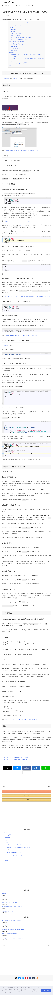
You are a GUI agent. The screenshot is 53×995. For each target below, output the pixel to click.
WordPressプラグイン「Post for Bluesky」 (11, 920)
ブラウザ (13, 60)
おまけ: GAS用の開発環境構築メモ (10, 933)
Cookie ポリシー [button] (9, 992)
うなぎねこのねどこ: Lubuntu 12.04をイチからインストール (20, 221)
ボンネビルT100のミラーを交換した (10, 902)
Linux (6, 842)
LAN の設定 (13, 29)
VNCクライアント (15, 47)
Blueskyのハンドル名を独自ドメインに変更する (12, 938)
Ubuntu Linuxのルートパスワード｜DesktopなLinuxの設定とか (21, 719)
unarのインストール (15, 50)
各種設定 (11, 28)
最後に (10, 65)
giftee (26, 792)
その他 (6, 860)
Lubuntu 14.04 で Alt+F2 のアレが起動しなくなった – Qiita (20, 335)
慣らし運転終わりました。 (7, 911)
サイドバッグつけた (6, 898)
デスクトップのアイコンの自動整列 (19, 62)
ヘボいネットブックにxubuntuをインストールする (16, 757)
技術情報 (5, 832)
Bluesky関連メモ (9, 835)
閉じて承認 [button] (46, 990)
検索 (49, 786)
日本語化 (13, 31)
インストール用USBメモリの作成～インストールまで (21, 26)
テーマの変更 (14, 56)
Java (6, 840)
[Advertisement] (26, 814)
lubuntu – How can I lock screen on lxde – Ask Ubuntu (19, 274)
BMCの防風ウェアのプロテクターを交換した (12, 906)
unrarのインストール (15, 48)
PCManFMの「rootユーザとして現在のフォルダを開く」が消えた (26, 54)
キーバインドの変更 (15, 35)
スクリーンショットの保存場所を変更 (19, 39)
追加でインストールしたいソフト (16, 41)
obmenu (22, 225)
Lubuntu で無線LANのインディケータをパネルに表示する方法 (21, 150)
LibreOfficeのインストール (17, 45)
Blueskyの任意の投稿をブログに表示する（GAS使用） (14, 929)
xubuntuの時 (5, 78)
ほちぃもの (26, 796)
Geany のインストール (16, 43)
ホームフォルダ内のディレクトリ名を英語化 (21, 37)
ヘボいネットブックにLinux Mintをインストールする (17, 759)
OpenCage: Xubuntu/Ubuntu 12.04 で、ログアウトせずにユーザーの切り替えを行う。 (27, 297)
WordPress (7, 837)
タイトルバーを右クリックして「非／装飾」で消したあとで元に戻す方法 (27, 58)
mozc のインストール (16, 33)
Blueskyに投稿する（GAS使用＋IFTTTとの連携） (13, 925)
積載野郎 (4, 893)
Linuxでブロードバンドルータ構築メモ (15, 855)
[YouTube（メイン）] (26, 978)
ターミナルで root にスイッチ (17, 64)
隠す (28, 23)
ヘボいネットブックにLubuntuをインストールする (18, 850)
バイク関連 (26, 800)
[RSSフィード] (37, 978)
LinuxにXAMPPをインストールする (14, 852)
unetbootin (15, 78)
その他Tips (11, 52)
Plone (6, 858)
